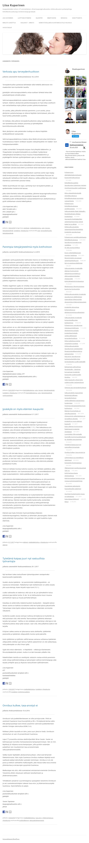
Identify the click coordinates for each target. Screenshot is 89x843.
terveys (47, 228)
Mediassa (64, 18)
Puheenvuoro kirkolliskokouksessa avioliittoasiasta (71, 206)
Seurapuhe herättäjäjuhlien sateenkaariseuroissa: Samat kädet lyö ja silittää (74, 221)
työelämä (17, 231)
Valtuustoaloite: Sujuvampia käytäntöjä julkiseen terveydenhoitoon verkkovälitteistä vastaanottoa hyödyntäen (74, 398)
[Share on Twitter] (7, 222)
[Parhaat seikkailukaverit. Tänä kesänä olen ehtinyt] (70, 81)
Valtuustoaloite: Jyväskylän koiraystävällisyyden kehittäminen (73, 320)
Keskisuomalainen (76, 145)
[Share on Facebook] (4, 222)
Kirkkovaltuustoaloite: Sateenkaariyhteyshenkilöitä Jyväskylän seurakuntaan (74, 229)
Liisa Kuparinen (14, 5)
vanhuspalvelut (8, 395)
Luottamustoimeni (24, 18)
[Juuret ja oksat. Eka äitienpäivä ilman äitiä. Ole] (70, 92)
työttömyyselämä (24, 692)
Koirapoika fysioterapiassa (73, 463)
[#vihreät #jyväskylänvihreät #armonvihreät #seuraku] (81, 104)
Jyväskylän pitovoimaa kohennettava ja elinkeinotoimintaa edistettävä (74, 309)
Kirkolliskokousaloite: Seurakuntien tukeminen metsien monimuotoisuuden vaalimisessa (75, 185)
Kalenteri (39, 18)
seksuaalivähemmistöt (36, 820)
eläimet (25, 542)
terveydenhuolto (46, 231)
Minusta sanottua (9, 23)
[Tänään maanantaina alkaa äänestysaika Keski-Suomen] (70, 115)
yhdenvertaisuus (47, 818)
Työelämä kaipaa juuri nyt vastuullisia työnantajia (23, 560)
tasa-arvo (39, 818)
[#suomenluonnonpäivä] (81, 115)
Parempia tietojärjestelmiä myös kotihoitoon (27, 246)
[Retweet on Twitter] (70, 142)
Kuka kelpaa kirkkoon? (72, 499)
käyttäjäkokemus (28, 390)
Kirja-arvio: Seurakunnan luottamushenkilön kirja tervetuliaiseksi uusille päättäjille (75, 359)
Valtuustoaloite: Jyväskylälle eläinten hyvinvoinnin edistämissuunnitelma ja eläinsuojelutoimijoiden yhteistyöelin (73, 273)
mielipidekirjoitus (35, 228)
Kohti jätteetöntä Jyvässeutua (74, 281)
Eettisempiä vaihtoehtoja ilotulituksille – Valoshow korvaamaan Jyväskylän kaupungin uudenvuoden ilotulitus (73, 372)
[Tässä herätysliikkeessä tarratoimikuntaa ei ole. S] (81, 81)
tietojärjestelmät (8, 231)
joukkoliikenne (24, 820)
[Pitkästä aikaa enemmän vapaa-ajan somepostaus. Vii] (70, 104)
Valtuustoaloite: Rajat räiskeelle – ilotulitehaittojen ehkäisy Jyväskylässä (75, 213)
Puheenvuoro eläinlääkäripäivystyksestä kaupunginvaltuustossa (73, 175)
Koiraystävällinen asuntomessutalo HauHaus (55, 23)
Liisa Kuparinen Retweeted (80, 142)
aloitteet (26, 228)
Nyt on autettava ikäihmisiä (73, 263)
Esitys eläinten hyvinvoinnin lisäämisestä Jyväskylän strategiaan (74, 429)
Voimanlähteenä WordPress (11, 839)
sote (43, 228)
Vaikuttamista (77, 18)
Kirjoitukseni (51, 18)
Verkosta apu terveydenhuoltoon (21, 71)
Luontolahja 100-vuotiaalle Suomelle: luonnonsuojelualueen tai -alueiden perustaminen (75, 436)
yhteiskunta (24, 231)
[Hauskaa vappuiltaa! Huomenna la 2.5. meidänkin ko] (81, 92)
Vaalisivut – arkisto (27, 23)
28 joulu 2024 (74, 147)
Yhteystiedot (7, 28)
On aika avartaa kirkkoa (72, 248)
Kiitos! (66, 502)
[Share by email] (10, 222)
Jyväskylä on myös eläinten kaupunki (23, 409)
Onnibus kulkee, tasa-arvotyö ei (20, 705)
